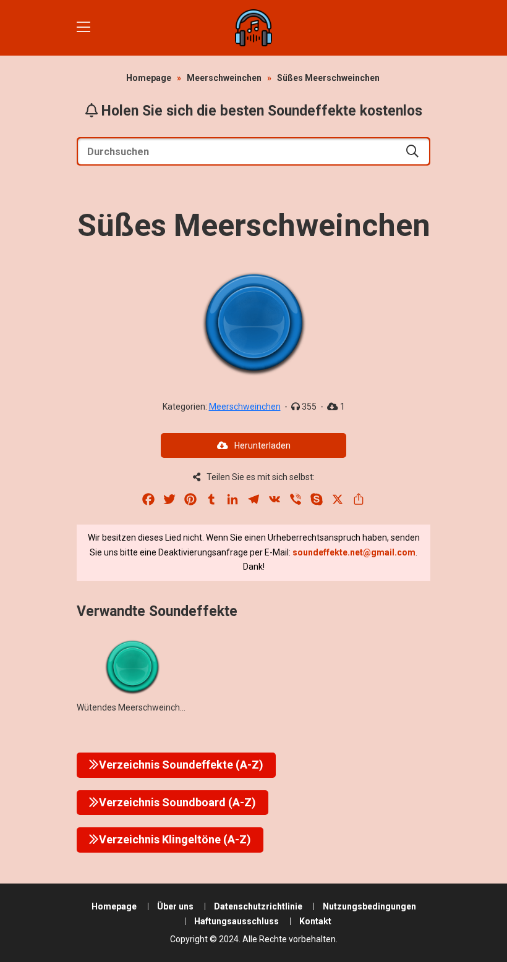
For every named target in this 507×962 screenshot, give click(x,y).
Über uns (175, 906)
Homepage (148, 78)
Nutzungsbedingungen (369, 906)
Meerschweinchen (224, 78)
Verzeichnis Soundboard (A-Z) (177, 802)
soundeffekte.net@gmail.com (353, 552)
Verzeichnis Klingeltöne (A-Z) (175, 839)
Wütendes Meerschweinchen (133, 707)
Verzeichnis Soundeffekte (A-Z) (181, 764)
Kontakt (315, 921)
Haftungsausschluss (236, 921)
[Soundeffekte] (253, 27)
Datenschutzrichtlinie (258, 906)
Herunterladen (262, 445)
